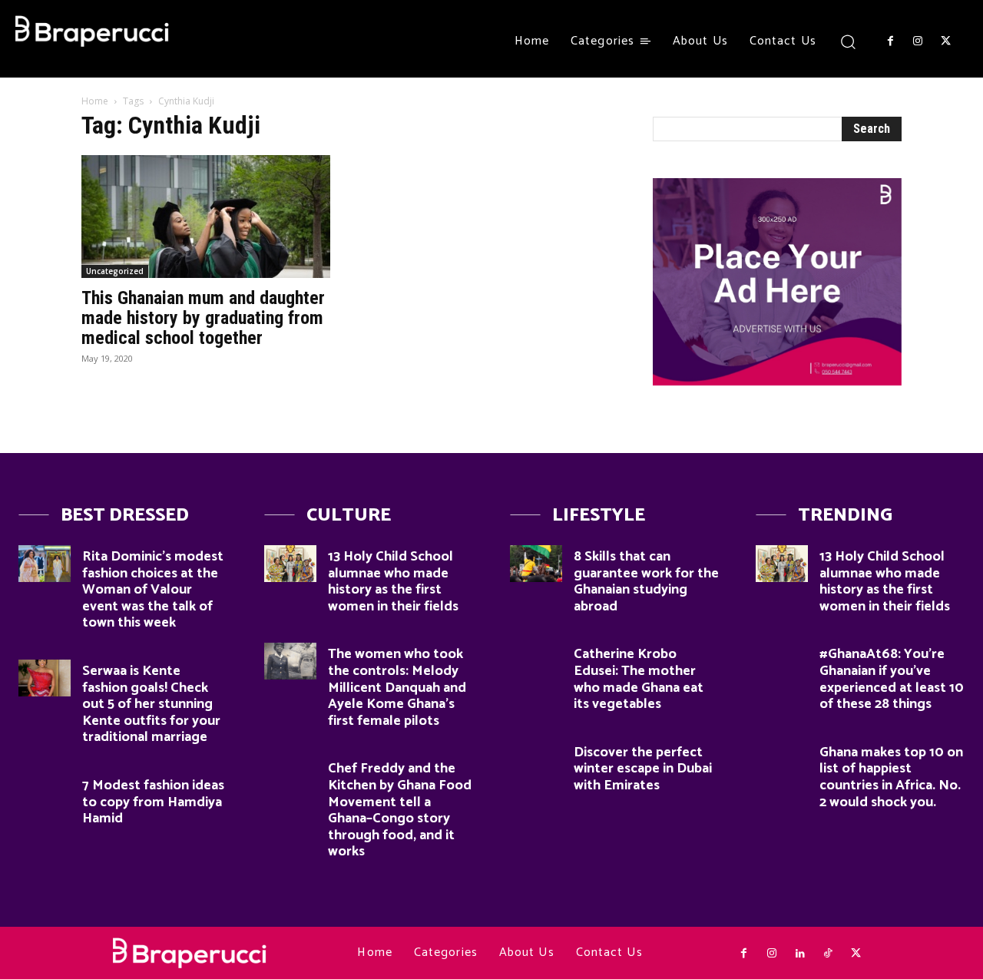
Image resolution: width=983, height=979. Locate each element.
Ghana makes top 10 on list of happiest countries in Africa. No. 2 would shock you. (891, 777)
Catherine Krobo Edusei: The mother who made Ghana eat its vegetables (638, 679)
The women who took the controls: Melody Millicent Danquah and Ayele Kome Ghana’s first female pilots (397, 687)
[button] (848, 41)
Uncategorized (115, 271)
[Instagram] (918, 41)
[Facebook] (890, 41)
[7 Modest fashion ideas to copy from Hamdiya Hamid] (44, 792)
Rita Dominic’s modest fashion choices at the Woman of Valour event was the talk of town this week (152, 589)
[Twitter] (946, 41)
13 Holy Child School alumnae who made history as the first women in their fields (393, 581)
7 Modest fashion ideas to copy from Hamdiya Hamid (153, 802)
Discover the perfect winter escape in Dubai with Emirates (643, 769)
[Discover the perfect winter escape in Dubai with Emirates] (536, 759)
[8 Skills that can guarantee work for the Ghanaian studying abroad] (536, 563)
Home (94, 100)
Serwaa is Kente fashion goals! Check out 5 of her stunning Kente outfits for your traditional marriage (151, 704)
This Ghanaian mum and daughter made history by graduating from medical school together (203, 318)
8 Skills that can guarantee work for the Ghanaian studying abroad (646, 581)
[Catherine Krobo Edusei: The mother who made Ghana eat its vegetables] (536, 661)
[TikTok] (828, 953)
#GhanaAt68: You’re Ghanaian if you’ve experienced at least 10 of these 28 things (891, 679)
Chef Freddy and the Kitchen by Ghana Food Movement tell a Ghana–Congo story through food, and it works (400, 810)
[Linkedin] (799, 953)
